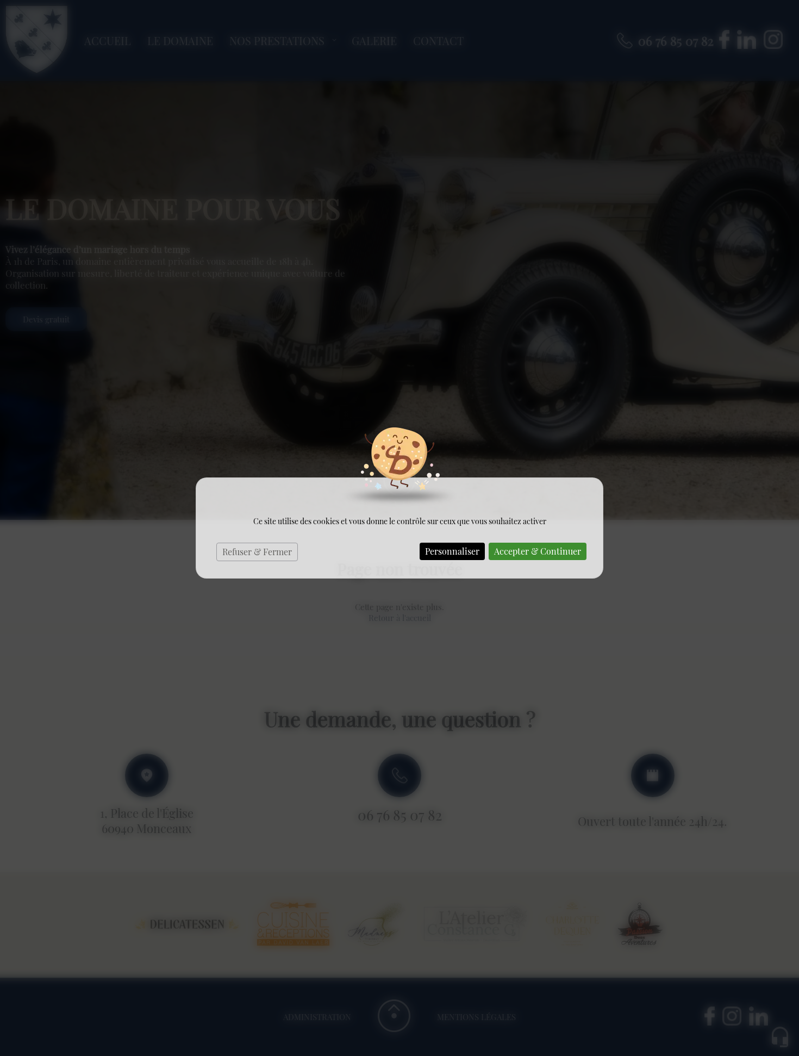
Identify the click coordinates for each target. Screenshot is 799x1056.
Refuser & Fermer (257, 551)
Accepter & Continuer (537, 551)
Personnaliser (452, 551)
